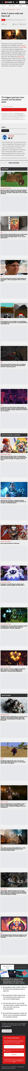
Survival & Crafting (11, 9)
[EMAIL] (12, 138)
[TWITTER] (9, 138)
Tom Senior (10, 19)
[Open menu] (2, 2)
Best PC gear (12, 5)
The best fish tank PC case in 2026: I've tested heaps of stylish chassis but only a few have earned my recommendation (15, 1006)
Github (24, 45)
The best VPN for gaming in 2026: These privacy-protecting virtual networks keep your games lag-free (14, 981)
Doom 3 (18, 9)
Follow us (16, 24)
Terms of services (18, 113)
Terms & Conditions (12, 1061)
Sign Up (14, 1054)
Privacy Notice (20, 115)
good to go (21, 56)
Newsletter (24, 24)
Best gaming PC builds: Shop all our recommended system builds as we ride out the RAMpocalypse (14, 997)
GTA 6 (20, 5)
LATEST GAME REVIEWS (20, 967)
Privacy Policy (19, 1060)
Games (3, 9)
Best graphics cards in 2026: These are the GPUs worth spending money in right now (15, 989)
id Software (5, 130)
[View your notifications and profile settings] (13, 2)
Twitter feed (22, 47)
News (3, 20)
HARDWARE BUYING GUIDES (7, 967)
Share (5, 24)
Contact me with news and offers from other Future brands (14, 1050)
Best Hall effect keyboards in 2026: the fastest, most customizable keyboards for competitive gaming (15, 1015)
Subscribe (22, 2)
